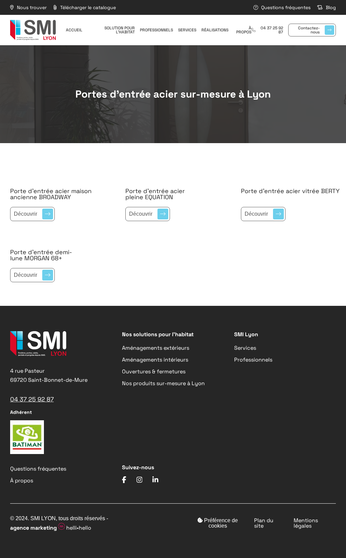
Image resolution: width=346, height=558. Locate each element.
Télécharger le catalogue (87, 7)
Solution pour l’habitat (119, 30)
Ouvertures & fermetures (154, 371)
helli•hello (50, 527)
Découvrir (25, 214)
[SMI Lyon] (33, 30)
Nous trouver (31, 7)
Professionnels (156, 30)
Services (187, 30)
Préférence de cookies (220, 523)
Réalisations (214, 30)
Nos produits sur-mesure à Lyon (163, 383)
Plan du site (263, 523)
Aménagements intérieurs (155, 359)
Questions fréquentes (285, 7)
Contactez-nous (309, 30)
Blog (330, 7)
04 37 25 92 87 (272, 30)
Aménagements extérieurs (155, 347)
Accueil (74, 30)
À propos (243, 30)
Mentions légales (306, 523)
